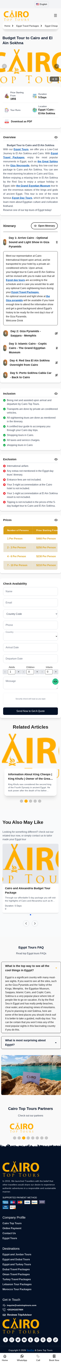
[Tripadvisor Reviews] (55, 681)
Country (9, 632)
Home (7, 26)
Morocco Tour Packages (17, 1289)
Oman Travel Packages (16, 1274)
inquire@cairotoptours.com (21, 1305)
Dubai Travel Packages (16, 1269)
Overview (9, 137)
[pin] (36, 1339)
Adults (12, 667)
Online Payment (12, 1228)
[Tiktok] (55, 1339)
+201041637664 (15, 1309)
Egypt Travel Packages (27, 26)
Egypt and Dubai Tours (16, 1259)
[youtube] (24, 1339)
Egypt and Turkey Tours (17, 1264)
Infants (49, 667)
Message (11, 681)
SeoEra (30, 1350)
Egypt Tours (10, 1238)
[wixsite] (49, 1339)
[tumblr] (30, 1339)
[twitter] (17, 1339)
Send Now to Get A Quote (30, 711)
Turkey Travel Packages (17, 1279)
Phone (9, 625)
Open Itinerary (46, 225)
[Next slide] (35, 923)
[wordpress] (43, 1339)
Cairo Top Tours (12, 1223)
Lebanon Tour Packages (17, 1284)
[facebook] (5, 1339)
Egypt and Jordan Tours (17, 1254)
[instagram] (11, 1339)
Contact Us (9, 1233)
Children (30, 667)
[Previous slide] (26, 923)
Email (9, 602)
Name (9, 591)
